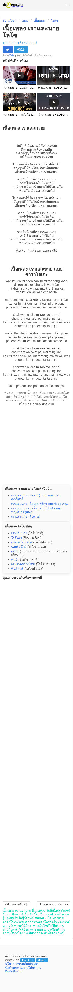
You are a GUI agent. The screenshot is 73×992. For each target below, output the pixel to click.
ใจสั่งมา (16, 537)
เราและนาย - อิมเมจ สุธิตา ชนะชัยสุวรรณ (39, 503)
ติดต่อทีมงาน (14, 971)
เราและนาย (42, 172)
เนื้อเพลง (40, 20)
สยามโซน (9, 20)
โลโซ (55, 20)
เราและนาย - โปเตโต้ (25, 516)
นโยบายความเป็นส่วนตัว (22, 964)
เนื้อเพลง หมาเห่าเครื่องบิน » (53, 904)
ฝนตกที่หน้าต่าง (22, 542)
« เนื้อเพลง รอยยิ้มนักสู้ (16, 904)
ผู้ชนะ (15, 551)
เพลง (25, 20)
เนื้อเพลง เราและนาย (33, 404)
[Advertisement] (36, 444)
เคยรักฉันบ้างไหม (23, 564)
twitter (43, 960)
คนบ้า (15, 559)
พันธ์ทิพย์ (17, 568)
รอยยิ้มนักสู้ (19, 546)
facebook (28, 960)
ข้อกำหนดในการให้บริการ (23, 967)
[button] (67, 5)
